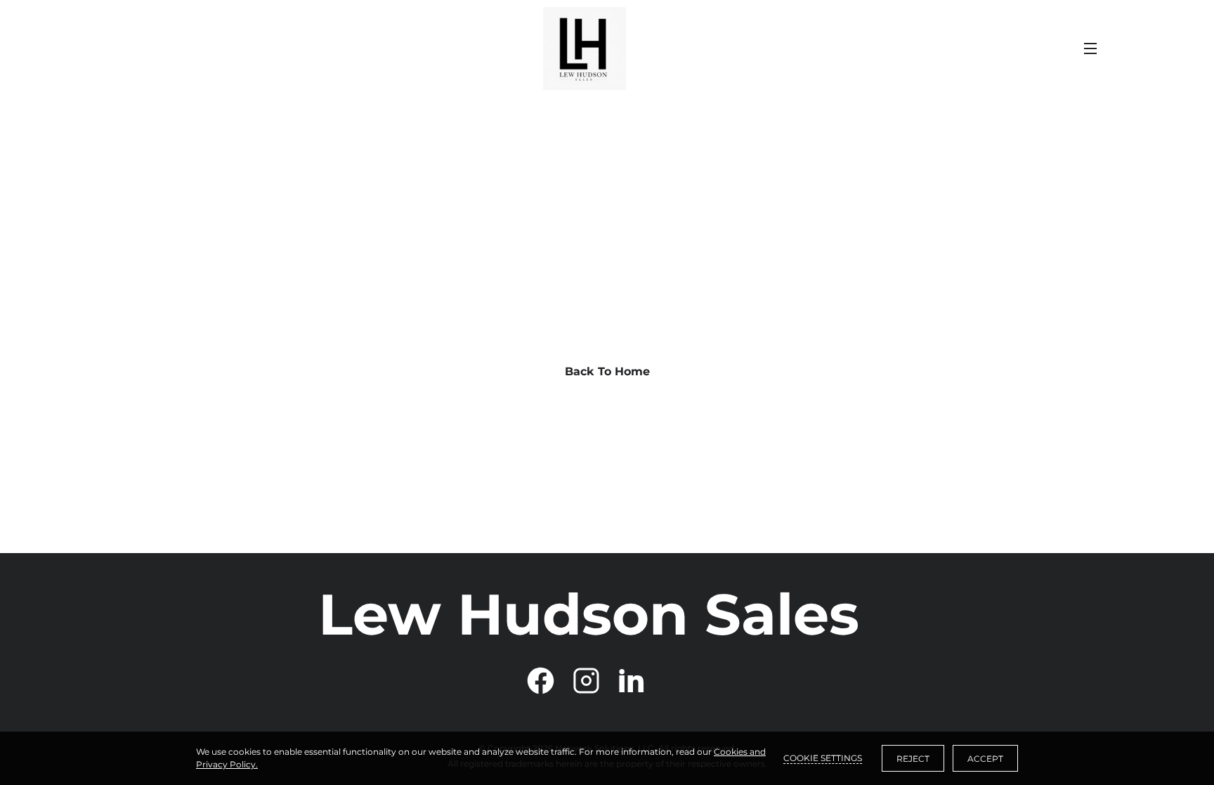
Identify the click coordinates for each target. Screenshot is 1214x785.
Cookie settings (822, 758)
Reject (912, 758)
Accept (985, 758)
